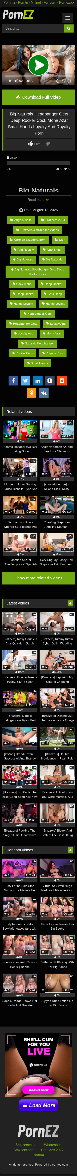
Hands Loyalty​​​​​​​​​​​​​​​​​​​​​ (55, 303)
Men (62, 239)
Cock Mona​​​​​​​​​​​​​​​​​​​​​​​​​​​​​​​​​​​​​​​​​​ (24, 284)
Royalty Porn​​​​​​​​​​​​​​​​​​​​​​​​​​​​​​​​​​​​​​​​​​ (54, 353)
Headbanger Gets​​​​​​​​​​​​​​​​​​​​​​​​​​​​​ (25, 323)
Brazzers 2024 (55, 220)
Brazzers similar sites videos (40, 230)
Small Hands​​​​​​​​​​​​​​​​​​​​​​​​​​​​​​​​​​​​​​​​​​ (39, 363)
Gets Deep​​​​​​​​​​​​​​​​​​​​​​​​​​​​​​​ (54, 294)
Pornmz (9, 2)
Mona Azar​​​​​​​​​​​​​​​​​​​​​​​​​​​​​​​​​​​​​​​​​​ (53, 333)
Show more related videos (38, 578)
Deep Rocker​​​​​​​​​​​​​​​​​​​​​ (25, 294)
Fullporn (50, 2)
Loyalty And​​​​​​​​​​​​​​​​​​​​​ (58, 323)
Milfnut (36, 2)
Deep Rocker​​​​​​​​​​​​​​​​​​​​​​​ (53, 284)
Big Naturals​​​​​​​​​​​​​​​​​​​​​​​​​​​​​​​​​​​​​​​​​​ (24, 259)
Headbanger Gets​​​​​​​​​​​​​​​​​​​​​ (39, 313)
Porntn (23, 2)
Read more (36, 200)
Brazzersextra (25, 1145)
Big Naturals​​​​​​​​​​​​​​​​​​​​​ (54, 259)
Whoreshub (53, 1145)
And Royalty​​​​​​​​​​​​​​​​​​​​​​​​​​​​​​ (26, 249)
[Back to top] (63, 1163)
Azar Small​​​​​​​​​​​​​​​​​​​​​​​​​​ (54, 249)
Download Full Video (41, 97)
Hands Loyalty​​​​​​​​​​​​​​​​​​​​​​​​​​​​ (23, 303)
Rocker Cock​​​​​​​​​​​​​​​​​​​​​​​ (24, 353)
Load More (42, 1105)
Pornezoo (66, 2)
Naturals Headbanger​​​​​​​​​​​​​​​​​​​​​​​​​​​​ (39, 343)
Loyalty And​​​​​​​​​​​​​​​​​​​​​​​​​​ (25, 333)
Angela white (23, 220)
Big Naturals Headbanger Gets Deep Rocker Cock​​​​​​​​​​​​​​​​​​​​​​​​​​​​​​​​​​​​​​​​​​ (39, 272)
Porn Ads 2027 (52, 1150)
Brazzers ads (23, 1150)
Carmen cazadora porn (30, 239)
